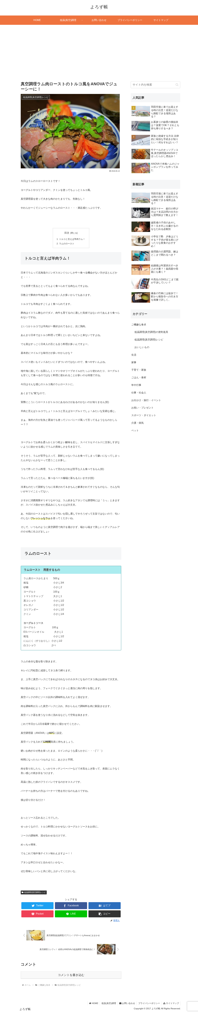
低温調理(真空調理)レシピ (35, 892)
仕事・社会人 (138, 392)
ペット (135, 430)
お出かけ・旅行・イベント (146, 400)
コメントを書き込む (71, 975)
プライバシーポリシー (149, 1003)
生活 (133, 354)
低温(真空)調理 (108, 1003)
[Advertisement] (99, 50)
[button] (104, 913)
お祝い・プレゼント (142, 407)
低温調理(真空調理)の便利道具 (151, 332)
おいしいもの (141, 347)
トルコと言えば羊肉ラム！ (72, 239)
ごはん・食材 (138, 377)
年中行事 (136, 385)
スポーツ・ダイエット (143, 415)
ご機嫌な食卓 (138, 324)
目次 (66, 232)
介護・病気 (137, 423)
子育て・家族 (138, 370)
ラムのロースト (66, 243)
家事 (133, 362)
